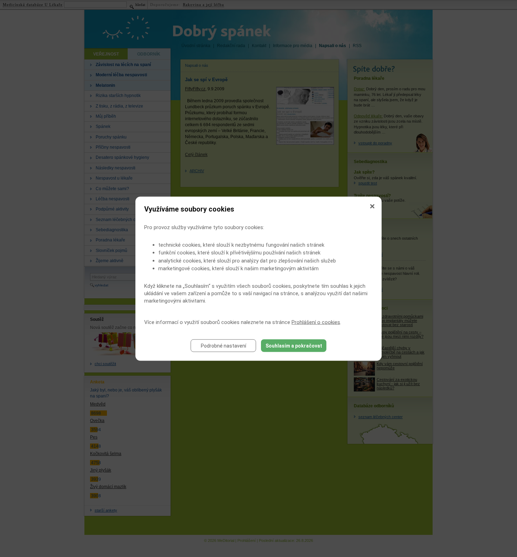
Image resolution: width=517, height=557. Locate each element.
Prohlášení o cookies (316, 322)
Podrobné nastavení (223, 345)
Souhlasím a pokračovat (294, 345)
